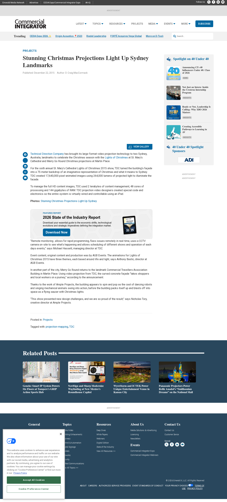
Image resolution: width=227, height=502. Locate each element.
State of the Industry (105, 447)
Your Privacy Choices (176, 486)
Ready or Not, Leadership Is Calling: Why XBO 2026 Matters (196, 109)
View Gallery (141, 146)
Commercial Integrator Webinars (144, 455)
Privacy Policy (20, 473)
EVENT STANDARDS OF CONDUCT (147, 486)
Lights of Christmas (116, 157)
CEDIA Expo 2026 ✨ (40, 36)
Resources (116, 24)
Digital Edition (103, 443)
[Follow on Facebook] (213, 2)
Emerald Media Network (13, 3)
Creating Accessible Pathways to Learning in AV (194, 129)
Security (65, 459)
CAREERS (92, 486)
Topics (97, 24)
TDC (71, 326)
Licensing (134, 435)
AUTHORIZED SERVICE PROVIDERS (115, 486)
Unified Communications (73, 464)
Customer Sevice (172, 435)
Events (168, 24)
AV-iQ (87, 3)
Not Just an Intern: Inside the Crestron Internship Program (195, 89)
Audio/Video (67, 430)
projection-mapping (57, 326)
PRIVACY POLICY (195, 488)
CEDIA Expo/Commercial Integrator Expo (61, 3)
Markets (65, 451)
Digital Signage (69, 447)
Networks (66, 455)
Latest (80, 24)
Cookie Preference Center (34, 489)
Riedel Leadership (96, 36)
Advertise (33, 3)
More (184, 24)
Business (66, 439)
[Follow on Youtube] (223, 2)
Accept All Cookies (34, 480)
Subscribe (204, 23)
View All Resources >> (106, 451)
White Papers (102, 435)
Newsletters (135, 439)
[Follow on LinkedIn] (218, 2)
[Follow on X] (209, 2)
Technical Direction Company (47, 153)
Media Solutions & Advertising (143, 430)
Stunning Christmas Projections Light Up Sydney (69, 201)
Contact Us (169, 430)
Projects (137, 24)
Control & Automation (71, 443)
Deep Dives (101, 430)
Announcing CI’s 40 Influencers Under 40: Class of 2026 (196, 70)
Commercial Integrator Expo (142, 451)
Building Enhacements (72, 435)
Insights (187, 98)
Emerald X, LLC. (180, 480)
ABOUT (83, 486)
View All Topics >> (70, 468)
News (185, 78)
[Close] (60, 434)
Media (151, 24)
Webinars (101, 439)
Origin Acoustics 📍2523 (68, 36)
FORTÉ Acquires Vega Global (126, 36)
